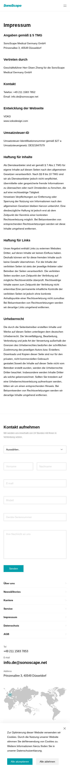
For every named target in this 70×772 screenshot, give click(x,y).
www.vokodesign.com (16, 120)
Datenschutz (11, 625)
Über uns (9, 583)
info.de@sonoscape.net (25, 662)
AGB (6, 634)
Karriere (8, 600)
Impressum (10, 617)
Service (8, 608)
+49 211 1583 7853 (16, 651)
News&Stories (12, 591)
